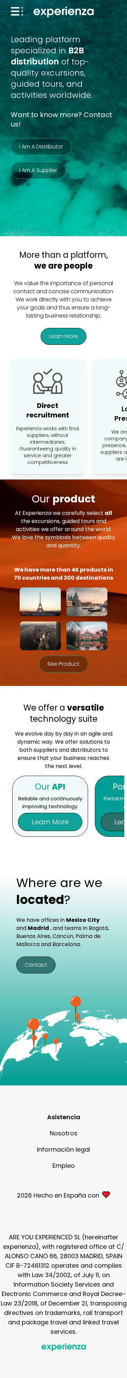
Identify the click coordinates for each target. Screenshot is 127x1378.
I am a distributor (41, 146)
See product (63, 664)
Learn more (63, 336)
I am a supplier (38, 170)
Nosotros (64, 1133)
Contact (36, 965)
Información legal (63, 1149)
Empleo (63, 1165)
